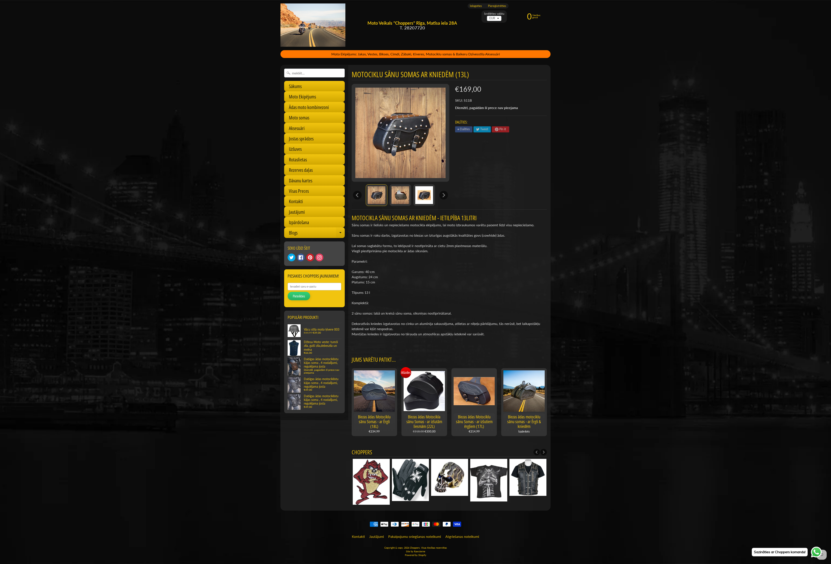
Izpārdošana (299, 222)
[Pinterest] (310, 257)
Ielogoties (476, 6)
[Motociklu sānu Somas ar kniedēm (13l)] (376, 195)
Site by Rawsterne (415, 551)
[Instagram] (319, 257)
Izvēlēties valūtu (494, 13)
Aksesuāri (297, 128)
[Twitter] (291, 257)
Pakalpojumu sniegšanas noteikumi (414, 536)
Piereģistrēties (497, 6)
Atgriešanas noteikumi (462, 536)
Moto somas (299, 117)
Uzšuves (295, 149)
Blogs (317, 233)
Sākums (295, 86)
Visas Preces (299, 191)
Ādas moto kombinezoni (309, 107)
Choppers (415, 547)
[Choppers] (312, 25)
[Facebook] (301, 257)
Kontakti (296, 201)
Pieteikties (299, 296)
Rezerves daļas (301, 170)
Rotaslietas (298, 159)
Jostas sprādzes (301, 138)
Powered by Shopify (415, 555)
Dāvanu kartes (300, 180)
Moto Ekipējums (302, 96)
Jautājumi (297, 212)
